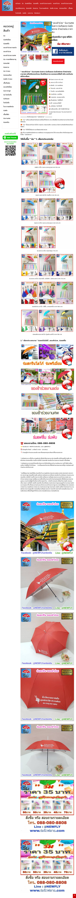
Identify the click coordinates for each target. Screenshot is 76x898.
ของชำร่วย (56, 3)
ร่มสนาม (35, 8)
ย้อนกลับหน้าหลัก (58, 61)
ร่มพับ (24, 13)
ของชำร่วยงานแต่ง (46, 3)
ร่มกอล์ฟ (28, 8)
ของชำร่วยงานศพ (66, 3)
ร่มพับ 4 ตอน (54, 8)
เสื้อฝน (70, 8)
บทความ (30, 13)
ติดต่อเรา (37, 13)
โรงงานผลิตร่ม (43, 8)
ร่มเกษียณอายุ (20, 8)
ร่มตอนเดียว (63, 8)
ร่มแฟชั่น (35, 3)
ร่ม (23, 3)
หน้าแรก (18, 3)
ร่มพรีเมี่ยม (28, 3)
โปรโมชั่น (18, 13)
